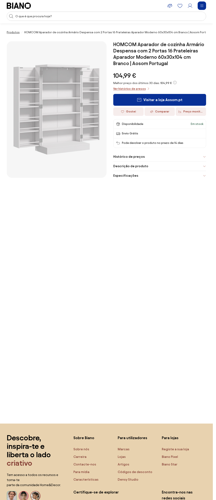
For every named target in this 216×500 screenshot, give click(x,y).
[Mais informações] (175, 82)
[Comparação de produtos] (170, 5)
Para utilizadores (132, 438)
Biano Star (169, 464)
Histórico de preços (129, 156)
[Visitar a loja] (57, 109)
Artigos (123, 464)
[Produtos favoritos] (180, 5)
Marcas (124, 449)
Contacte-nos (84, 464)
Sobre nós (81, 449)
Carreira (79, 457)
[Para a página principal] (19, 5)
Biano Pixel (170, 457)
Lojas (122, 457)
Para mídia (81, 472)
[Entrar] (190, 5)
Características (86, 479)
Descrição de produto (130, 166)
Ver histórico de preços (129, 88)
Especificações (125, 175)
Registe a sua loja (175, 449)
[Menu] (202, 5)
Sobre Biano (83, 438)
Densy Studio (128, 479)
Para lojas (170, 438)
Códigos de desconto (135, 472)
